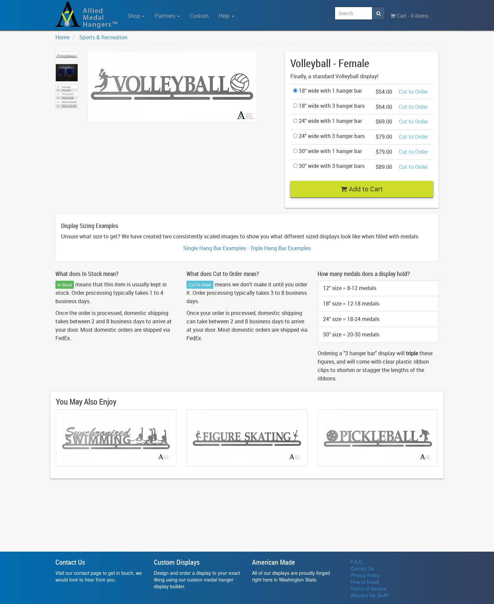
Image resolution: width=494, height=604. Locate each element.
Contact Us (362, 568)
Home (62, 37)
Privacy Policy (365, 575)
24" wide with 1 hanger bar (329, 121)
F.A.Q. (357, 561)
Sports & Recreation (103, 37)
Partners (165, 15)
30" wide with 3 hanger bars (331, 166)
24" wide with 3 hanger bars (331, 136)
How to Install (365, 581)
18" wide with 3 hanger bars (331, 105)
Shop (134, 15)
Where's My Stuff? (370, 595)
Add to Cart (365, 188)
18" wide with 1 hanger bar (329, 90)
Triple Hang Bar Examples (280, 248)
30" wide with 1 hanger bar (329, 151)
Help (225, 15)
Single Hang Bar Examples (214, 248)
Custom (199, 15)
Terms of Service (368, 588)
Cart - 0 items (411, 15)
